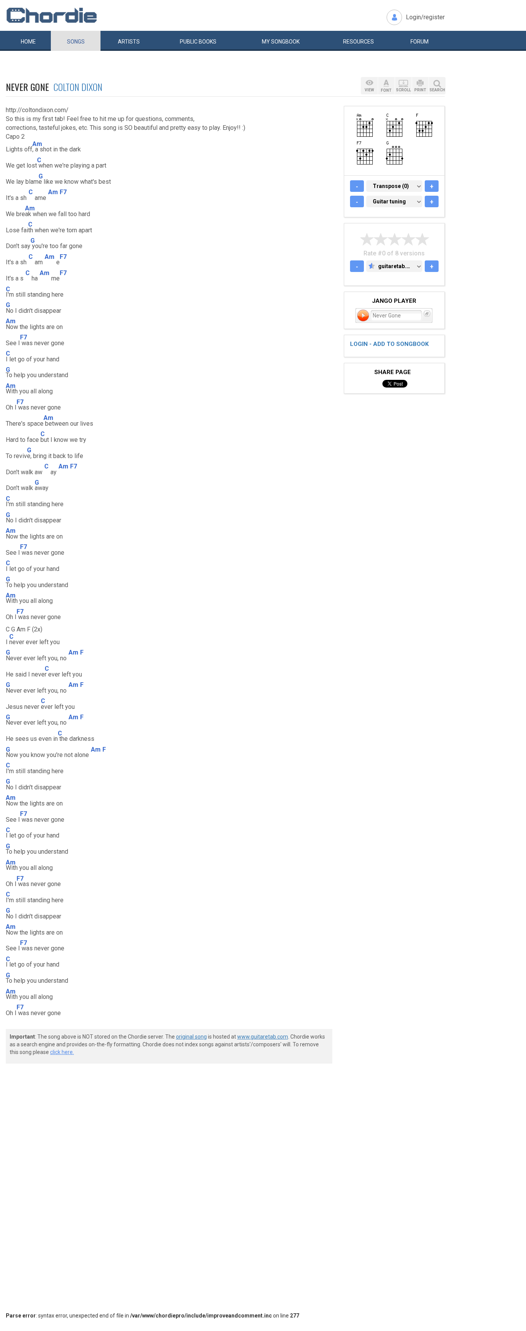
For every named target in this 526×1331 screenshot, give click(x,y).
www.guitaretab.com (262, 1037)
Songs (76, 42)
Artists (129, 42)
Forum (419, 42)
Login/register (425, 17)
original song (191, 1037)
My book (281, 42)
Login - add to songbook (389, 344)
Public (198, 42)
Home (28, 42)
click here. (62, 1052)
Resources (358, 42)
